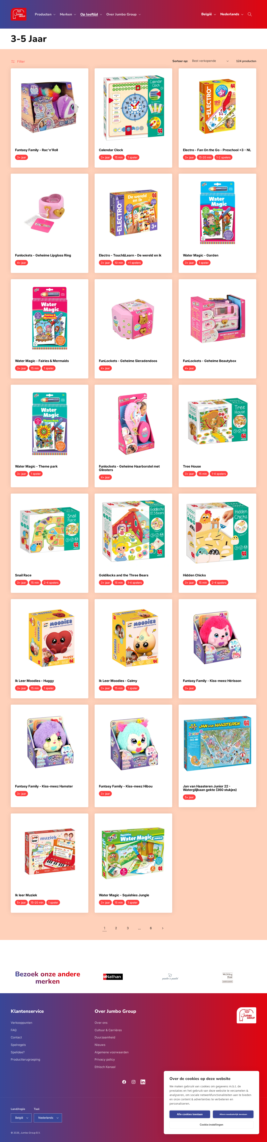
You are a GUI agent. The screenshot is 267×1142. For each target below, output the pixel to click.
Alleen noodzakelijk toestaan (233, 1114)
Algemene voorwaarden (112, 1052)
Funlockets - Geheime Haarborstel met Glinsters (129, 468)
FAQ (14, 1030)
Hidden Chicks (194, 575)
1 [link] (104, 928)
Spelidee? (18, 1052)
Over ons (101, 1023)
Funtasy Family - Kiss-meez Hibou (125, 786)
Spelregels (18, 1045)
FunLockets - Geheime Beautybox (209, 361)
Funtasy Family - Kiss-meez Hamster (44, 786)
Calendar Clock (111, 150)
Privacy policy (105, 1059)
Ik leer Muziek (26, 895)
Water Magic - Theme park (36, 466)
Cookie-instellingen (211, 1124)
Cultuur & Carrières (108, 1030)
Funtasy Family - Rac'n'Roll (36, 150)
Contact (16, 1037)
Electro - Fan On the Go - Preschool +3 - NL (217, 150)
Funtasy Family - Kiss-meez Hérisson (212, 681)
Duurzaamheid (105, 1037)
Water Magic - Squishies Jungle (124, 895)
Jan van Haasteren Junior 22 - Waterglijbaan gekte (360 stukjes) (210, 788)
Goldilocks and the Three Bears (123, 575)
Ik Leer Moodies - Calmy (118, 681)
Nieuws (100, 1045)
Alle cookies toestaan (190, 1114)
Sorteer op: (180, 61)
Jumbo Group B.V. (30, 1132)
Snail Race (23, 575)
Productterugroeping (25, 1059)
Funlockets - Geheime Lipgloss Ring (43, 255)
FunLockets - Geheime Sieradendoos (128, 361)
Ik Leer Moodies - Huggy (34, 681)
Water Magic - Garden (200, 255)
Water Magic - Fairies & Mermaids (42, 361)
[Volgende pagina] (162, 928)
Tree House (192, 466)
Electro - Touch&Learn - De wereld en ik (130, 255)
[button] (44, 14)
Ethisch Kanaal (105, 1067)
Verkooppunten (21, 1023)
